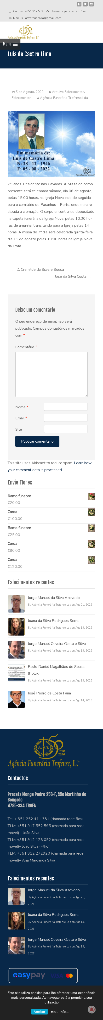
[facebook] (79, 6)
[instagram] (91, 6)
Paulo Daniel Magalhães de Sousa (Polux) (56, 670)
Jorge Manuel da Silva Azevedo (54, 597)
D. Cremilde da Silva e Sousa (38, 269)
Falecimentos (21, 98)
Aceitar (39, 1012)
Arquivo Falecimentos (68, 92)
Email (21, 418)
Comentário (26, 347)
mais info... (60, 1012)
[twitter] (85, 6)
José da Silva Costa (73, 276)
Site (18, 429)
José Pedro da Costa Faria (49, 693)
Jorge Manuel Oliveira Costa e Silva (57, 643)
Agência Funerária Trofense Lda (64, 98)
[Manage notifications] (92, 1009)
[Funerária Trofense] (19, 31)
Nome (21, 407)
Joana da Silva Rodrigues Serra (53, 620)
